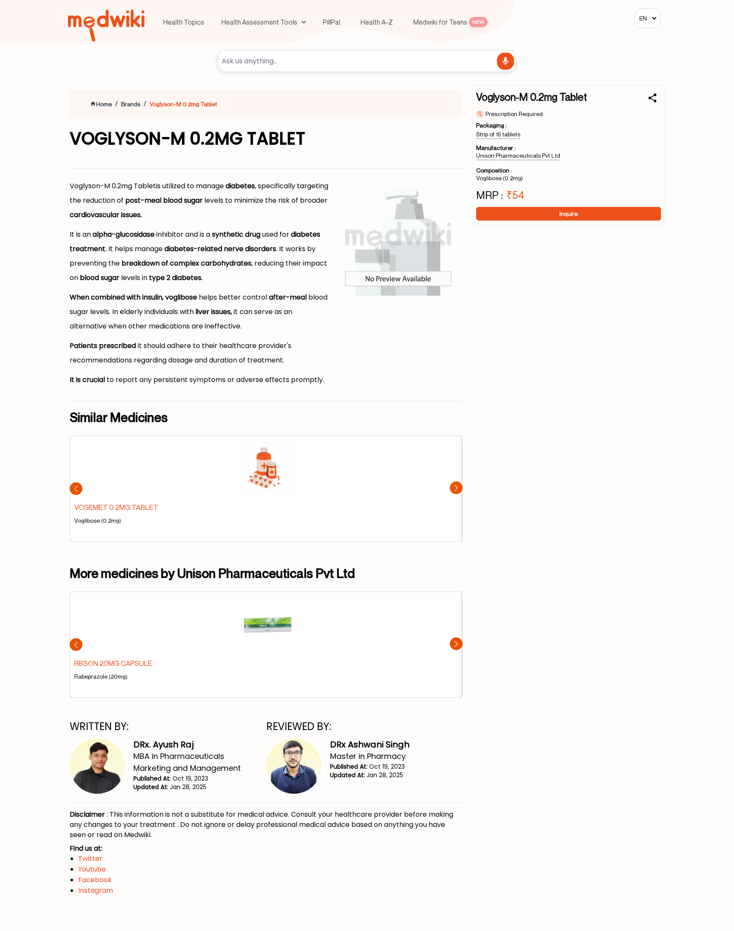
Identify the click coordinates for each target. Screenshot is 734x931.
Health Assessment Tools (259, 22)
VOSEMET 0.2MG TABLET (116, 507)
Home (104, 104)
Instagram (95, 890)
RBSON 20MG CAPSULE (113, 663)
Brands (130, 104)
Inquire (568, 213)
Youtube (92, 869)
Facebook (95, 880)
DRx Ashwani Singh (369, 744)
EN (643, 18)
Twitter (90, 858)
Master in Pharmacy (368, 756)
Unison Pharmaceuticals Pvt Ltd (518, 155)
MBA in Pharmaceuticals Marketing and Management (187, 762)
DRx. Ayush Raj (163, 744)
